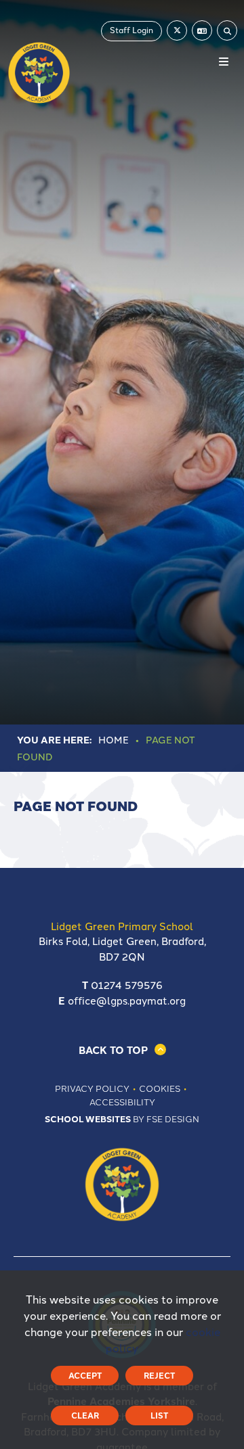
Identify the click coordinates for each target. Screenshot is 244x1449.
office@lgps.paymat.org (127, 1000)
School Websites (88, 1118)
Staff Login (131, 29)
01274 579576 (127, 985)
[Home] (39, 73)
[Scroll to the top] (122, 1050)
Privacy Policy (92, 1088)
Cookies (159, 1088)
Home (113, 739)
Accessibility (122, 1101)
